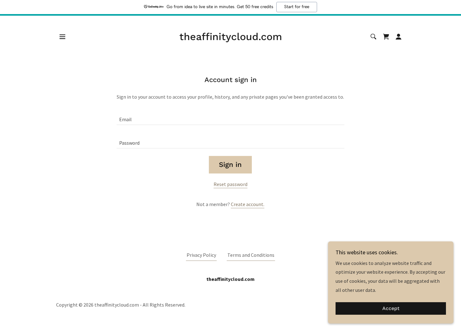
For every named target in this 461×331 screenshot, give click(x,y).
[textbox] (230, 117)
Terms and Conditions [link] (250, 255)
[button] (62, 36)
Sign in (230, 164)
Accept (391, 309)
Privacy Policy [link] (201, 255)
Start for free (296, 7)
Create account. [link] (247, 204)
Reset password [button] (230, 184)
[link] (230, 38)
